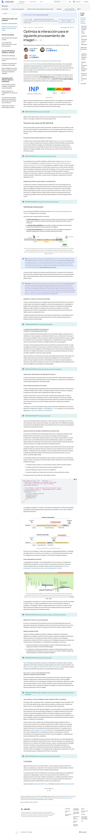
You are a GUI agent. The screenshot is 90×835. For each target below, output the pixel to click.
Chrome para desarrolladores (76, 813)
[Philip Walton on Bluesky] (54, 51)
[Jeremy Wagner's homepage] (34, 51)
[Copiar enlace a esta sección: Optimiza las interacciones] (44, 207)
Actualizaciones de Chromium (76, 818)
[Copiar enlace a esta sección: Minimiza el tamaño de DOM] (39, 631)
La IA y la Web (5, 9)
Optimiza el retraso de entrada (45, 324)
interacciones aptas (49, 68)
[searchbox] (9, 13)
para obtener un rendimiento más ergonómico (40, 410)
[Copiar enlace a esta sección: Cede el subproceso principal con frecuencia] (48, 386)
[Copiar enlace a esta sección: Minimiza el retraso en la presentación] (49, 620)
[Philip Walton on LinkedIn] (50, 51)
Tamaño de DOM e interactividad (44, 657)
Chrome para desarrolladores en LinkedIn (84, 818)
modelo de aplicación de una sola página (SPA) (42, 730)
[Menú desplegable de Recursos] (26, 2)
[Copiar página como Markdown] (41, 40)
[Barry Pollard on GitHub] (32, 58)
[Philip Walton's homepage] (56, 51)
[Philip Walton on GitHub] (48, 51)
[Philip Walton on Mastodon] (52, 51)
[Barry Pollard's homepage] (38, 58)
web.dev (25, 27)
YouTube (83, 814)
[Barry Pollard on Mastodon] (34, 58)
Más (41, 1)
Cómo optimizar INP (69, 9)
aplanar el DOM (27, 667)
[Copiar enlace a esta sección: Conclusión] (33, 761)
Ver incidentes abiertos (68, 815)
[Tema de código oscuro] (74, 479)
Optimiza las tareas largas (44, 415)
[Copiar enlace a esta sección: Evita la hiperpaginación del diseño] (42, 559)
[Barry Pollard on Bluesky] (36, 58)
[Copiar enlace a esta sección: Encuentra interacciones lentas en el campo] (53, 138)
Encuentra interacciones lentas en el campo (46, 156)
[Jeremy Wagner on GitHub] (30, 51)
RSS (82, 821)
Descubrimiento (33, 1)
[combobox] (60, 1)
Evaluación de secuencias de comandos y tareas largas (49, 369)
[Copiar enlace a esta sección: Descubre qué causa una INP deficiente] (54, 123)
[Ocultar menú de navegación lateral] (17, 832)
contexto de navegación (69, 283)
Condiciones (23, 832)
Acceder (86, 1)
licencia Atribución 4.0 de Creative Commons (63, 796)
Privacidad (29, 832)
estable (63, 64)
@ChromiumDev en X (84, 811)
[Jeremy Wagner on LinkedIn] (32, 51)
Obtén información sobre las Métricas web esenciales (40, 9)
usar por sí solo (49, 408)
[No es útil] (73, 27)
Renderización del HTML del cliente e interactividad (48, 756)
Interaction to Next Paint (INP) (31, 64)
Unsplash (36, 784)
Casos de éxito (75, 822)
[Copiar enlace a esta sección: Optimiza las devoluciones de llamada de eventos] (56, 374)
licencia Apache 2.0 (41, 797)
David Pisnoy (44, 784)
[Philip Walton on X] (46, 51)
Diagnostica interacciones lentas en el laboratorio (48, 201)
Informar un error (67, 811)
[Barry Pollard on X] (30, 58)
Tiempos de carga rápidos (17, 9)
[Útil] (71, 27)
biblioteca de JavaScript (48, 267)
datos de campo (60, 141)
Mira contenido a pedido (42, 14)
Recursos (21, 1)
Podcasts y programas (75, 825)
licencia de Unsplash (69, 784)
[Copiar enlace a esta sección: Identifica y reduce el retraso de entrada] (51, 299)
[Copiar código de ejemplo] (76, 479)
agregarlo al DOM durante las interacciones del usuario (47, 667)
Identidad (59, 9)
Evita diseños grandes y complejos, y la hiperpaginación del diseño (51, 614)
